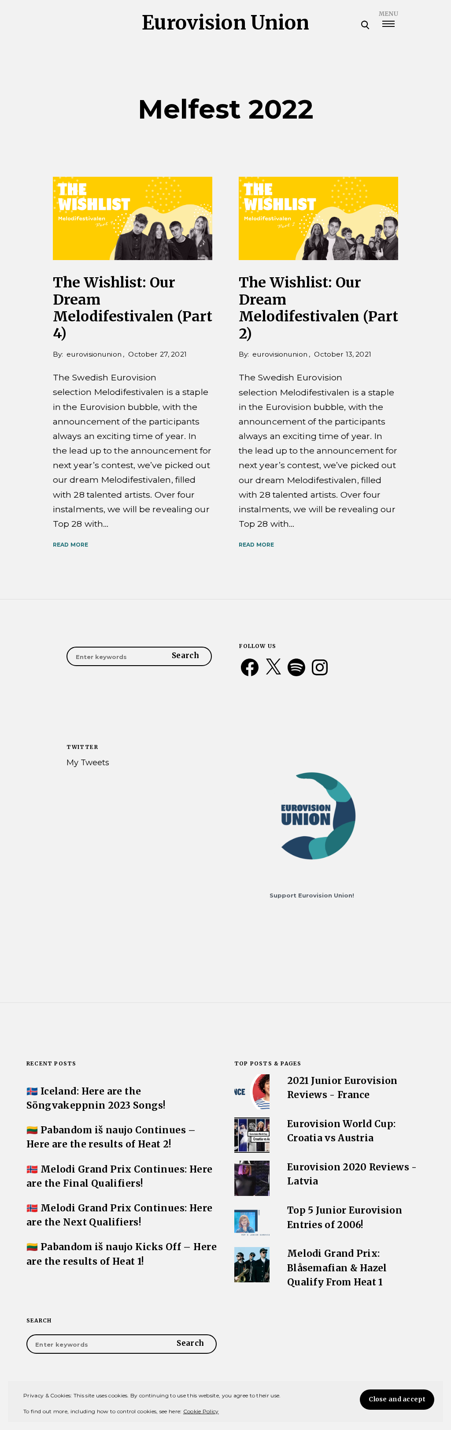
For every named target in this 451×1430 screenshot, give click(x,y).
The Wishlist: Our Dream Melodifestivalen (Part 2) (318, 308)
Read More (70, 544)
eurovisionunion (94, 354)
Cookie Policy (201, 1411)
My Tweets (88, 762)
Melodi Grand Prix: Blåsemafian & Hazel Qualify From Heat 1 (337, 1268)
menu (388, 14)
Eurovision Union (226, 23)
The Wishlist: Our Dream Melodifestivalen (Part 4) (132, 308)
